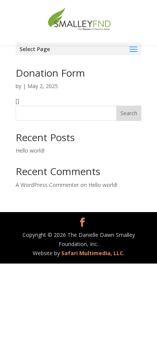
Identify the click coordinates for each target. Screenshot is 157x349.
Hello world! (30, 150)
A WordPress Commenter (47, 184)
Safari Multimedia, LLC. (93, 253)
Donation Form (50, 73)
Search (128, 113)
